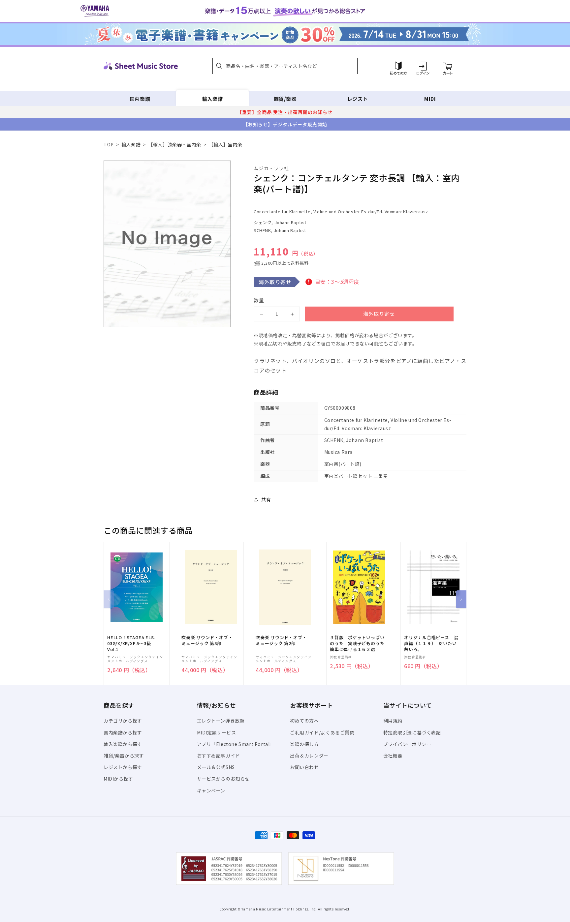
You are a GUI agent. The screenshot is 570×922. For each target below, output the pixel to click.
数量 (259, 300)
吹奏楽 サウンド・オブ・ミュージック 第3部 (207, 640)
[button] (285, 66)
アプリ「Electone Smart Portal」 (236, 744)
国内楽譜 (140, 98)
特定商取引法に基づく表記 (412, 732)
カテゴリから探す (123, 720)
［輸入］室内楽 (225, 144)
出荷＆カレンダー (309, 755)
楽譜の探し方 (304, 744)
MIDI (430, 98)
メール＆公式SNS (216, 767)
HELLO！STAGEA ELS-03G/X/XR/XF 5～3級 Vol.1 (131, 643)
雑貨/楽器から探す (124, 755)
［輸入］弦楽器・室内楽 (174, 144)
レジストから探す (123, 767)
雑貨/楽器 (285, 98)
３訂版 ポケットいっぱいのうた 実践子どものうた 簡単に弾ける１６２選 (359, 643)
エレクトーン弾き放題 (221, 720)
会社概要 (392, 755)
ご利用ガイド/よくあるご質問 (322, 732)
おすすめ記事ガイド (218, 755)
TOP (109, 144)
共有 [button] (266, 499)
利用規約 (392, 720)
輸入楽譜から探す (123, 744)
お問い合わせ (304, 767)
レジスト (357, 98)
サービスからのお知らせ (223, 778)
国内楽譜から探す (123, 732)
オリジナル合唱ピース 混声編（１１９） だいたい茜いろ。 (431, 643)
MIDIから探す (118, 778)
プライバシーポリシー (407, 744)
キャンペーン (211, 790)
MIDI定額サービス (216, 732)
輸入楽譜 (212, 98)
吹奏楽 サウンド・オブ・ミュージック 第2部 (281, 640)
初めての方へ (304, 720)
